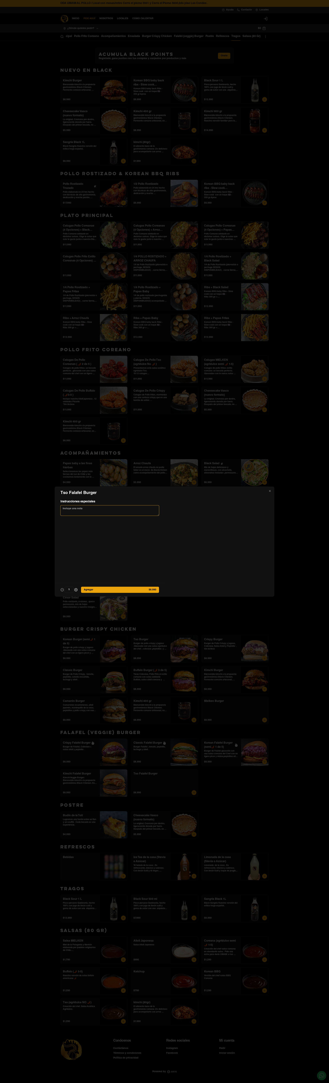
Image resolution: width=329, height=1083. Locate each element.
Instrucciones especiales (77, 501)
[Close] (270, 491)
